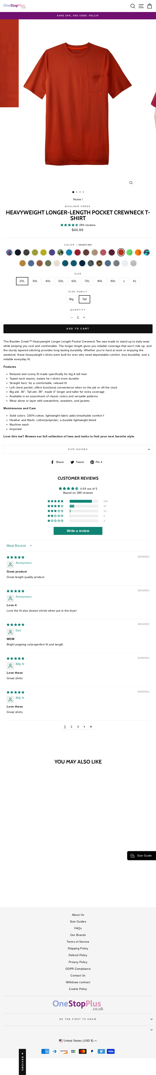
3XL (35, 281)
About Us (78, 914)
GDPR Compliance (78, 968)
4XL (48, 281)
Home (77, 199)
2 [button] (71, 726)
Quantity (78, 310)
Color (78, 245)
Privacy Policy (78, 962)
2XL (22, 281)
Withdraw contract (78, 982)
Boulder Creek (78, 206)
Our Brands (78, 935)
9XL (113, 281)
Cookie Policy (78, 989)
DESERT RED (121, 252)
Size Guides (78, 449)
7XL (87, 281)
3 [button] (78, 726)
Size (77, 274)
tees (70, 436)
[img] (16, 557)
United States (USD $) (78, 1040)
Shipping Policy (78, 948)
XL (134, 281)
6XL (74, 281)
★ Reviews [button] (22, 1062)
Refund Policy (78, 955)
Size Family (78, 292)
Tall (84, 299)
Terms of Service (78, 941)
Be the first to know (78, 1019)
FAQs (78, 928)
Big (71, 299)
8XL (100, 281)
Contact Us (77, 975)
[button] (70, 225)
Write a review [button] (78, 531)
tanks (85, 436)
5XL (61, 281)
